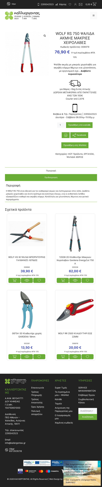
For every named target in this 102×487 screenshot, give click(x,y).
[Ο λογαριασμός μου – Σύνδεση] (75, 4)
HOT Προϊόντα (75, 154)
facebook (81, 135)
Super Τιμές (61, 387)
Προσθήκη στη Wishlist (74, 145)
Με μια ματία (27, 280)
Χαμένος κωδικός (64, 422)
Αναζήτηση (87, 417)
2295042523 (47, 4)
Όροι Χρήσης (37, 407)
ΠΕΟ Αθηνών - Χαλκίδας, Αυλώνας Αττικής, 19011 (15, 420)
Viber (14, 4)
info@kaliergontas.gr (15, 443)
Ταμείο (58, 403)
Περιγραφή (51, 170)
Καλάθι (58, 399)
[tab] (51, 170)
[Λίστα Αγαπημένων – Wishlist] (70, 4)
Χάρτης (62, 4)
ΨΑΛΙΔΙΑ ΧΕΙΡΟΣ (75, 157)
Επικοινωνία (37, 387)
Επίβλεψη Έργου (86, 395)
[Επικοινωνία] (81, 4)
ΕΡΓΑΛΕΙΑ (89, 154)
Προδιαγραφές (51, 177)
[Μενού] (93, 15)
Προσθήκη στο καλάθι (79, 125)
